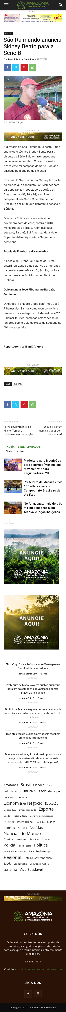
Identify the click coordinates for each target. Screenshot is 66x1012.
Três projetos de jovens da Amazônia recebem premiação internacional (33, 735)
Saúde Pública (20, 863)
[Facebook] (7, 67)
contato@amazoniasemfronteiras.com (38, 969)
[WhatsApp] (32, 67)
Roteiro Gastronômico (38, 858)
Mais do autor (15, 451)
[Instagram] (38, 993)
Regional (12, 857)
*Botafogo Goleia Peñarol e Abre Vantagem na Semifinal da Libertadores (33, 666)
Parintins (34, 839)
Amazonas (11, 785)
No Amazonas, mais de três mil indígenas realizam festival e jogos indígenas (43, 508)
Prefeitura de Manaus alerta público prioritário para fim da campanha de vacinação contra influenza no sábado (33, 689)
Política (41, 845)
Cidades (38, 785)
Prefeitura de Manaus (15, 851)
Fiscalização (20, 815)
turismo (10, 869)
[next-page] (12, 521)
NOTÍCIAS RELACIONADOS (24, 446)
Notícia (22, 828)
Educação (51, 803)
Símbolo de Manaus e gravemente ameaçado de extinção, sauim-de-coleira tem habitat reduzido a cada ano (33, 713)
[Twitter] (15, 67)
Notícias (36, 828)
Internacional (25, 822)
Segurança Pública (39, 863)
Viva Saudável (31, 869)
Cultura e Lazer (33, 791)
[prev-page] (6, 521)
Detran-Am (9, 797)
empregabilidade (27, 809)
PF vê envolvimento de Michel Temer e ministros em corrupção (18, 430)
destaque (54, 791)
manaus (9, 828)
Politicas (45, 839)
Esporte (8, 33)
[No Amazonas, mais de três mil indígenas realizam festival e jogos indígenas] (13, 508)
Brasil (26, 785)
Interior (9, 822)
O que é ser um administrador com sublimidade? (50, 430)
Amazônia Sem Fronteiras (21, 59)
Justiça (51, 822)
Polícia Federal (25, 845)
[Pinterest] (24, 67)
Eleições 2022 (10, 810)
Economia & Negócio (23, 803)
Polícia (9, 845)
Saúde (7, 863)
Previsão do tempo (39, 851)
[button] (6, 5)
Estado (7, 816)
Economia (22, 797)
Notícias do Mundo (22, 833)
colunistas (11, 791)
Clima (49, 785)
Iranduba (40, 822)
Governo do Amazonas (41, 815)
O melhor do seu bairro (15, 839)
